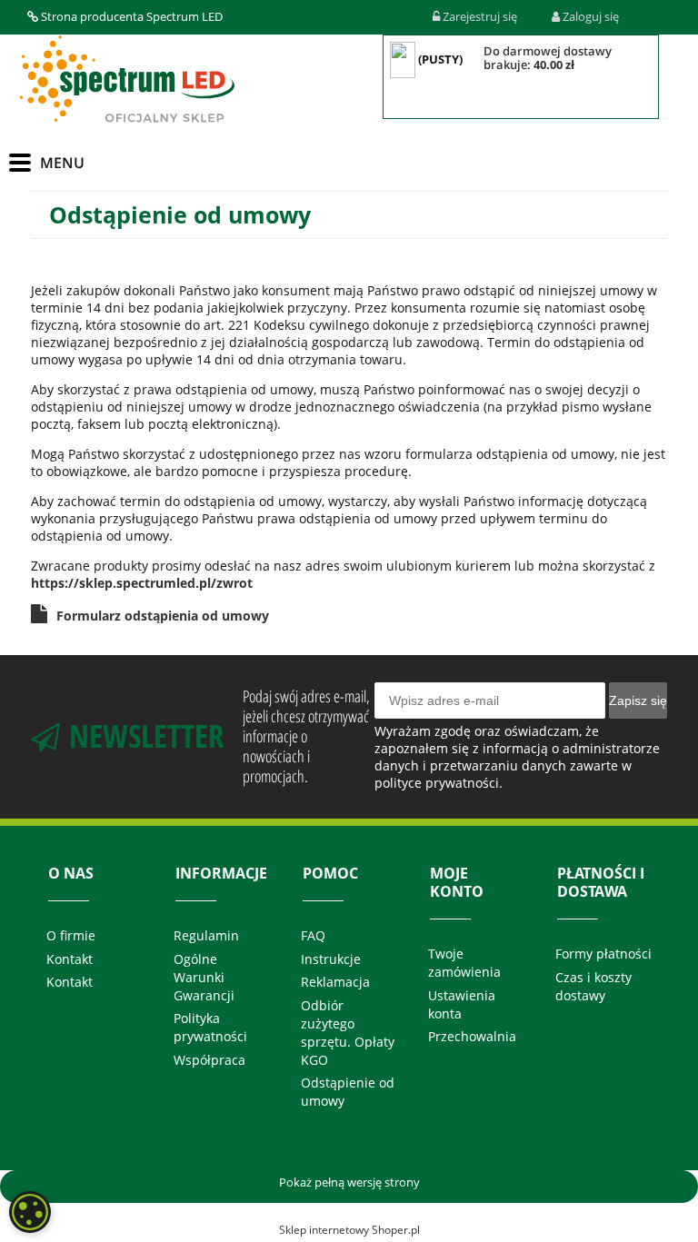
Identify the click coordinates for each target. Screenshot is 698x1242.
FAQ (313, 935)
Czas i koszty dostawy (593, 986)
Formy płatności (603, 953)
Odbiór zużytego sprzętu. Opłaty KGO (347, 1032)
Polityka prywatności (210, 1027)
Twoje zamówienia (464, 962)
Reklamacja (335, 981)
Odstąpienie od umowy (347, 1091)
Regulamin (206, 935)
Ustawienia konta (461, 1004)
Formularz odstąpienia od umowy (162, 615)
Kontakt (69, 959)
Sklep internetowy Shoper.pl (349, 1229)
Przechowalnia (472, 1036)
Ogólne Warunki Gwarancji (204, 977)
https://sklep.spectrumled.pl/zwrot (142, 582)
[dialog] (30, 1212)
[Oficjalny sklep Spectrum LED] (126, 80)
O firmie (70, 935)
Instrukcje (331, 959)
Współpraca (209, 1059)
